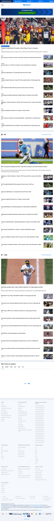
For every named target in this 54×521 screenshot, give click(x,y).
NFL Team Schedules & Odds (23, 477)
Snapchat (3, 492)
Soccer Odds (20, 424)
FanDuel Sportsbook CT (39, 413)
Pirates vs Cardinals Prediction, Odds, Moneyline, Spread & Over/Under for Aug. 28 (20, 348)
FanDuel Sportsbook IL (39, 418)
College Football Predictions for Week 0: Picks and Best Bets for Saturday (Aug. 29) (20, 125)
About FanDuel (4, 406)
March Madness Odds (22, 415)
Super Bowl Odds (21, 406)
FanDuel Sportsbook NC (39, 427)
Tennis (36, 458)
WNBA (36, 461)
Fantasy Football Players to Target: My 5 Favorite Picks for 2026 (16, 72)
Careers (3, 496)
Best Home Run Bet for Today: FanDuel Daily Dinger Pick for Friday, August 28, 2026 (20, 318)
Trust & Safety (32, 496)
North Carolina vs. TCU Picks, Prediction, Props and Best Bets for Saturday (18, 65)
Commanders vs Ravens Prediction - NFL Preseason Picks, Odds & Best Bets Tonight (21, 244)
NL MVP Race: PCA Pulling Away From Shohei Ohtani (13, 333)
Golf (36, 456)
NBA (11, 367)
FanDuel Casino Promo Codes (41, 479)
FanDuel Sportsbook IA (39, 416)
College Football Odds (22, 411)
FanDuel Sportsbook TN (39, 436)
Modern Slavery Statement (6, 415)
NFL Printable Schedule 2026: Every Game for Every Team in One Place (17, 87)
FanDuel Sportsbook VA (39, 438)
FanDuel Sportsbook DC (39, 414)
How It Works (3, 410)
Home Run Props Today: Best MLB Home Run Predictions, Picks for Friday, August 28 (21, 325)
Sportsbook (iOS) (4, 472)
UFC (2, 454)
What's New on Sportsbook (6, 408)
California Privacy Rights (20, 498)
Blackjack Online (38, 472)
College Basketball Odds (23, 413)
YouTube (2, 490)
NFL (23, 367)
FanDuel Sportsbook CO (39, 411)
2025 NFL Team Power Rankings (24, 475)
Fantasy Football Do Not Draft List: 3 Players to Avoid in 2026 (15, 110)
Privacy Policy (5, 498)
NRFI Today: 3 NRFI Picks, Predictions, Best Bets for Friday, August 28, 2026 (18, 310)
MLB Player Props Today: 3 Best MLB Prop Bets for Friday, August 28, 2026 (18, 295)
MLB (19, 367)
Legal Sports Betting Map (6, 417)
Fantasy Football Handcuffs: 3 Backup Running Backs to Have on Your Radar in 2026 (20, 221)
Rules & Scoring (4, 411)
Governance (18, 496)
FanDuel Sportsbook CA (39, 409)
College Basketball (4, 451)
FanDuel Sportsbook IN (39, 420)
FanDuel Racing (21, 452)
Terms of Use (32, 498)
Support (2, 404)
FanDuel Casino (21, 451)
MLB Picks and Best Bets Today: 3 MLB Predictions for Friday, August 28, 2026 (22, 287)
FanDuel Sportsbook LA (39, 422)
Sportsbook (18, 1)
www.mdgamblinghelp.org (35, 506)
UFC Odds (20, 422)
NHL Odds (20, 417)
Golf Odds (20, 419)
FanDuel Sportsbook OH (39, 433)
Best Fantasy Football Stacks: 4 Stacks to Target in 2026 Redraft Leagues (18, 229)
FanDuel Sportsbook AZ (39, 407)
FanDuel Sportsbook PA (39, 434)
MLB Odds (20, 410)
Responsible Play (4, 413)
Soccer (2, 456)
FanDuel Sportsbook (22, 447)
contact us (40, 510)
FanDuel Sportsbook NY (39, 431)
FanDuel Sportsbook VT (39, 440)
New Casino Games (39, 470)
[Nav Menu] (2, 5)
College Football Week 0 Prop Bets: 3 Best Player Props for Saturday (19, 48)
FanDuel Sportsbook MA (39, 424)
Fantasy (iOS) (3, 468)
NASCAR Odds (21, 426)
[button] (27, 13)
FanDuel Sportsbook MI (39, 425)
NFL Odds (20, 404)
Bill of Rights (46, 496)
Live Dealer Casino (38, 474)
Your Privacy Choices (48, 498)
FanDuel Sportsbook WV (39, 442)
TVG (19, 449)
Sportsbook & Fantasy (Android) (7, 470)
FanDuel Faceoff (21, 454)
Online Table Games (39, 478)
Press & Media (46, 500)
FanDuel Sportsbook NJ (39, 429)
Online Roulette (38, 476)
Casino (40, 1)
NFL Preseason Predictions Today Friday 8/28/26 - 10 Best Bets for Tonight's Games (20, 118)
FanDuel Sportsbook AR (39, 405)
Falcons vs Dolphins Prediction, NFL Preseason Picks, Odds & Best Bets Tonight (20, 236)
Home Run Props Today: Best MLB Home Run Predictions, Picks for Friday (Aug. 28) (20, 303)
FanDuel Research (6, 1)
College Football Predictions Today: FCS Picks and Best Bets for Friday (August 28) (20, 80)
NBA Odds (20, 408)
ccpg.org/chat (37, 505)
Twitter (2, 486)
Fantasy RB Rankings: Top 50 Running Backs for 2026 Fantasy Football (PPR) (19, 206)
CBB (36, 463)
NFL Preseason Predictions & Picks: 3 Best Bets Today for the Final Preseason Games (21, 57)
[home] (27, 5)
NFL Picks (20, 473)
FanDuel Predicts (21, 456)
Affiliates (2, 419)
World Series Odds (21, 428)
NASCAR (36, 460)
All (2, 367)
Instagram (3, 488)
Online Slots (37, 468)
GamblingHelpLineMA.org (6, 506)
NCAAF (7, 367)
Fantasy (29, 1)
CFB (36, 454)
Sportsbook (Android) (5, 474)
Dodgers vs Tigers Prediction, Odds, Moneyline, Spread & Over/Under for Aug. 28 (20, 355)
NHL (15, 367)
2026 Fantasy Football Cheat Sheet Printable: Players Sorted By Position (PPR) (19, 95)
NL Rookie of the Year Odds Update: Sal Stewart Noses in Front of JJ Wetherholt (19, 340)
